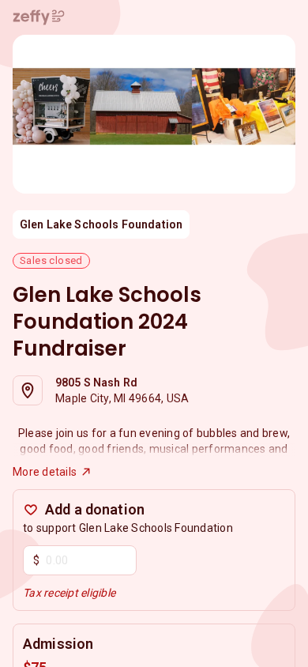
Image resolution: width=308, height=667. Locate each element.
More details (45, 471)
